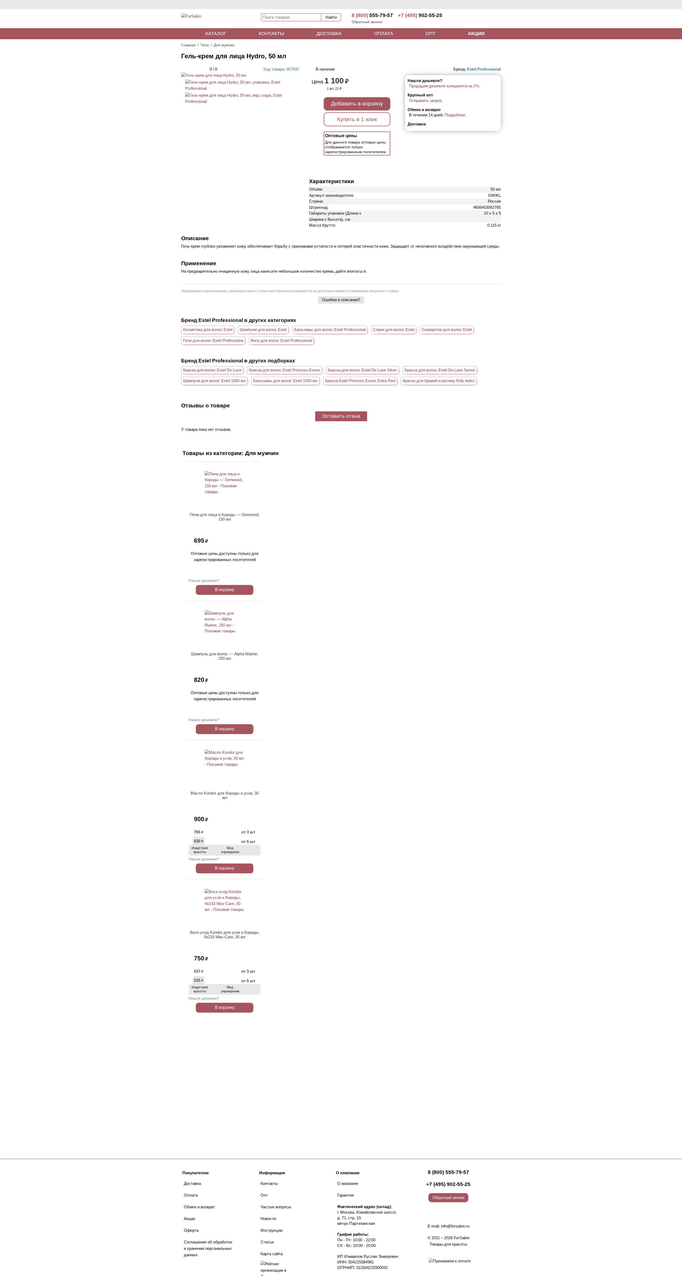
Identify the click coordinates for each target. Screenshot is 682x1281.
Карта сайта (272, 1253)
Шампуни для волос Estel (263, 329)
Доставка (329, 33)
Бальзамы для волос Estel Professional (330, 329)
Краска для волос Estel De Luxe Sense (439, 370)
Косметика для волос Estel (207, 329)
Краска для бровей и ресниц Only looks (438, 380)
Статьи (267, 1242)
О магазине (347, 1183)
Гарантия (345, 1195)
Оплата (383, 33)
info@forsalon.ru (455, 1226)
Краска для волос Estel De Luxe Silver (362, 370)
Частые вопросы (276, 1207)
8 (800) (372, 15)
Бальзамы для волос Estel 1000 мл (285, 380)
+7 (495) (420, 15)
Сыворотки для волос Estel (447, 329)
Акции (476, 33)
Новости (268, 1218)
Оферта (191, 1230)
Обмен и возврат (199, 1207)
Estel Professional (484, 69)
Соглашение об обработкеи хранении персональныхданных (208, 1248)
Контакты (271, 33)
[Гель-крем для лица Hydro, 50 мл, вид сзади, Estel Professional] (240, 101)
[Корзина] (481, 18)
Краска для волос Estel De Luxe (212, 370)
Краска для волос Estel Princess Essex (284, 370)
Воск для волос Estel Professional (281, 340)
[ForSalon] (221, 19)
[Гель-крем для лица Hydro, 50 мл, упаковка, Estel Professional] (240, 88)
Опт (430, 33)
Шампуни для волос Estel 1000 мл (214, 380)
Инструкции (271, 1230)
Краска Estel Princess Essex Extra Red (360, 380)
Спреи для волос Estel (393, 329)
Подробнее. (455, 115)
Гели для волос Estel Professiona (213, 340)
